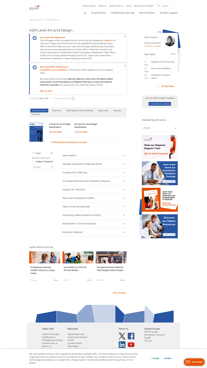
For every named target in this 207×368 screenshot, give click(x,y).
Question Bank (75, 343)
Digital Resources (76, 334)
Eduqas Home (36, 20)
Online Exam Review (77, 337)
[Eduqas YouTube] (131, 344)
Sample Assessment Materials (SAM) (82, 164)
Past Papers (73, 346)
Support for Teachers (74, 189)
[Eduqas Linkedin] (122, 344)
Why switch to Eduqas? (144, 6)
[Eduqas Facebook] (131, 336)
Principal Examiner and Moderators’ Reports (86, 181)
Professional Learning (52, 340)
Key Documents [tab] (39, 110)
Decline (167, 358)
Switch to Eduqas (50, 334)
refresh (51, 153)
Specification (69, 155)
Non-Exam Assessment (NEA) (78, 198)
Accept (156, 358)
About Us (102, 6)
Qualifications (53, 20)
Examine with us (116, 6)
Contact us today (152, 46)
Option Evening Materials (76, 206)
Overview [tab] (56, 110)
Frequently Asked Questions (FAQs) (82, 215)
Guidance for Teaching (75, 172)
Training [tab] (117, 110)
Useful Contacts (89, 6)
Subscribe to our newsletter (53, 70)
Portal (128, 6)
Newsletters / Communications (79, 223)
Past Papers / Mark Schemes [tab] (79, 110)
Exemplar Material (72, 232)
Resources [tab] (103, 110)
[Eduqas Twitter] (122, 336)
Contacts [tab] (36, 114)
